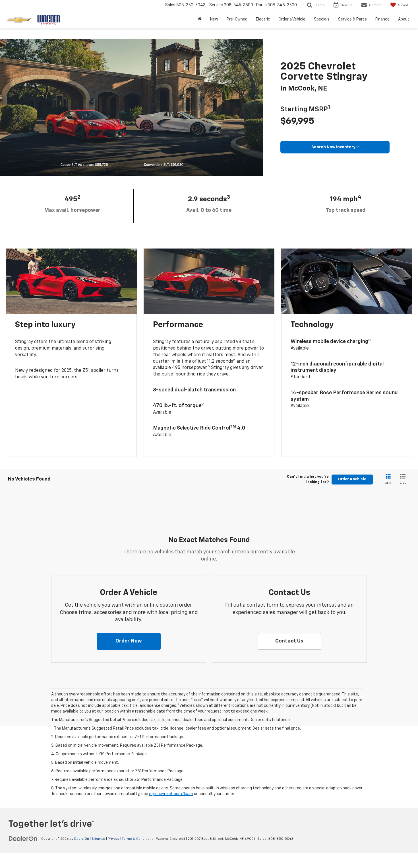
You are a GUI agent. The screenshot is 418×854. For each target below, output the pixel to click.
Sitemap (98, 839)
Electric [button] (263, 19)
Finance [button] (382, 19)
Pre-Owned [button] (237, 19)
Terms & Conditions (138, 839)
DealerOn (81, 839)
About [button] (403, 19)
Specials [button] (322, 19)
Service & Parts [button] (352, 19)
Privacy (113, 839)
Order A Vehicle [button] (352, 479)
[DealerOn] (23, 839)
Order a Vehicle (292, 19)
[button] (129, 641)
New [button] (214, 19)
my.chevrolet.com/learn (171, 794)
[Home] (200, 19)
